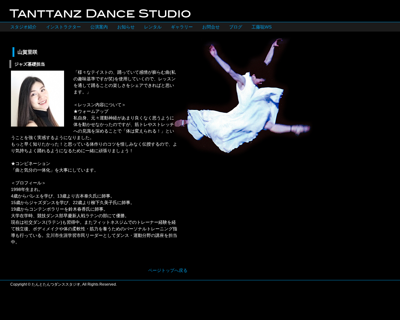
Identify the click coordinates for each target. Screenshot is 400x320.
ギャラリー (182, 26)
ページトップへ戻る (168, 270)
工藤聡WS (262, 26)
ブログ (235, 26)
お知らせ (126, 26)
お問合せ (211, 26)
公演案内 (99, 26)
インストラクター (63, 26)
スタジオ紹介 (23, 26)
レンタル (153, 26)
